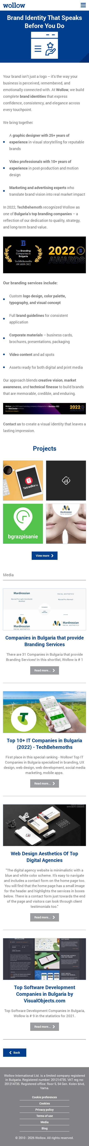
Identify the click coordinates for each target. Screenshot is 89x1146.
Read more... (42, 670)
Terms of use (44, 1116)
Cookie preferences (44, 1097)
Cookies (44, 1103)
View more (42, 556)
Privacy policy (44, 1110)
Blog (45, 1128)
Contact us (12, 423)
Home (7, 5)
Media (45, 1122)
